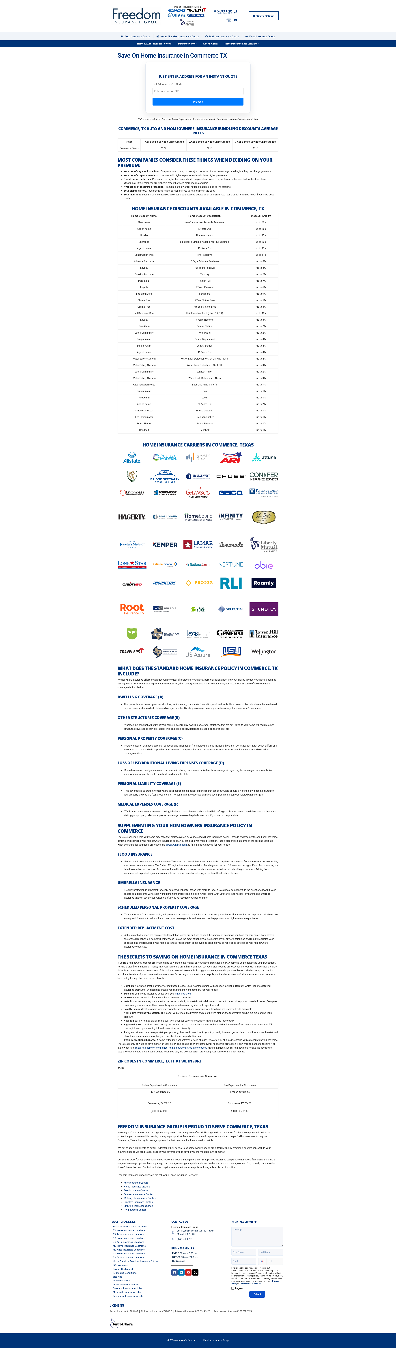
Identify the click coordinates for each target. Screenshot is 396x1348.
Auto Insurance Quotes (136, 1182)
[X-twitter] (195, 1272)
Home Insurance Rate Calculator (241, 43)
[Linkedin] (181, 1272)
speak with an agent (176, 844)
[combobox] (198, 91)
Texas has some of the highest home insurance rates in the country (171, 1047)
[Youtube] (188, 1272)
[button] (262, 1261)
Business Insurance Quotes (139, 1194)
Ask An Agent (210, 43)
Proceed (198, 101)
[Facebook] (174, 1272)
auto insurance (183, 993)
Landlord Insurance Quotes (138, 1202)
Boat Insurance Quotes (136, 1190)
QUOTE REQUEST (265, 15)
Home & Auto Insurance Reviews (154, 43)
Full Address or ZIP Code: (168, 84)
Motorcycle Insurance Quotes (140, 1198)
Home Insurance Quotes (137, 1186)
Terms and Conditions (251, 1284)
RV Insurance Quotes (135, 1209)
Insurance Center (187, 43)
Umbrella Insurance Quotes (138, 1205)
